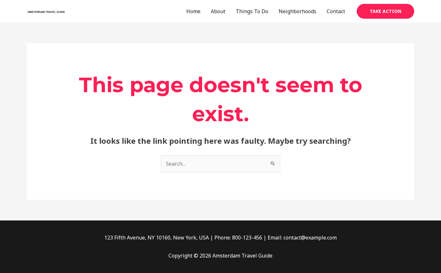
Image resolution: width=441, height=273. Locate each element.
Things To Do (252, 11)
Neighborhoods (297, 11)
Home (193, 11)
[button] (385, 11)
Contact (336, 11)
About (218, 11)
